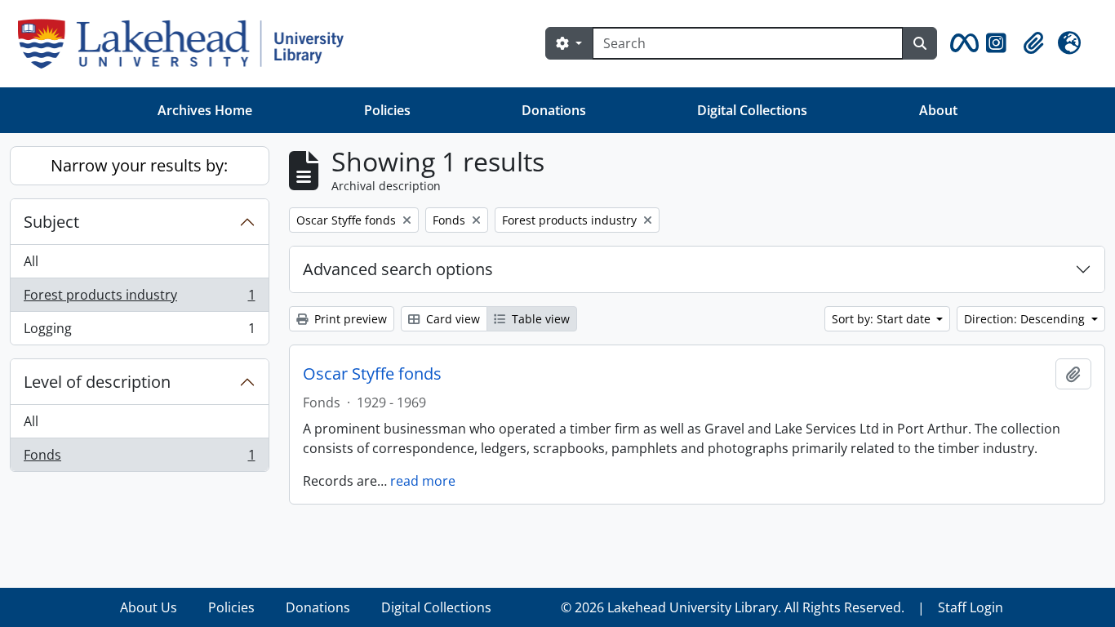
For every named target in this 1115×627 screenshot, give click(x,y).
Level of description (97, 382)
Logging (139, 332)
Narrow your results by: (139, 165)
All (31, 261)
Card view (451, 319)
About (938, 110)
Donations (554, 110)
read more (422, 481)
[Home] (187, 43)
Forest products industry (139, 299)
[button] (962, 43)
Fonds (139, 458)
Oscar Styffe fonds (372, 374)
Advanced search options (398, 269)
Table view (539, 319)
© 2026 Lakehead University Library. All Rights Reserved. (732, 607)
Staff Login (970, 607)
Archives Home (205, 110)
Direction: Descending (1026, 319)
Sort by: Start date (883, 319)
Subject (51, 222)
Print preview (349, 319)
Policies (387, 110)
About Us (148, 607)
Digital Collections (752, 110)
